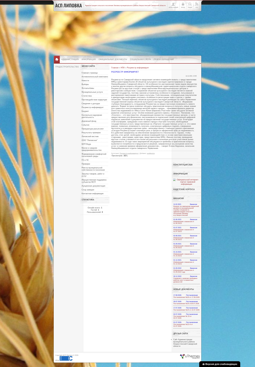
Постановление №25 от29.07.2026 (186, 303)
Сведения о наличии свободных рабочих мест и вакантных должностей (185, 280)
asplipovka (151, 153)
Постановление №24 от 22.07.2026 (186, 310)
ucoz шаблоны (190, 356)
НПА (123, 68)
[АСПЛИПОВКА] (68, 5)
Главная (114, 68)
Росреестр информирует (138, 68)
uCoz (57, 360)
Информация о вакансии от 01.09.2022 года (183, 271)
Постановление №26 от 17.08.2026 (186, 297)
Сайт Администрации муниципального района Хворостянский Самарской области (185, 342)
